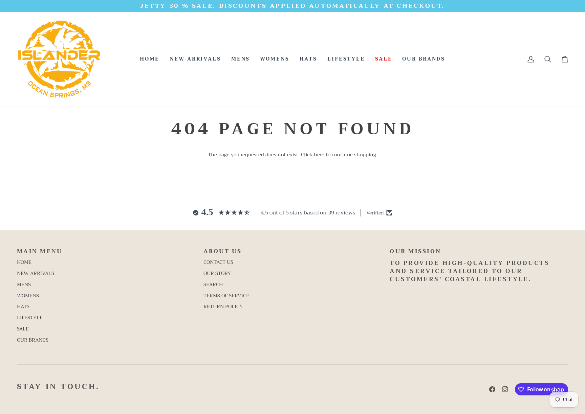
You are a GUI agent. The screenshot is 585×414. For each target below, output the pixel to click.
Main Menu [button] (39, 251)
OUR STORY (217, 273)
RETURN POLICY (223, 306)
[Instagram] (505, 389)
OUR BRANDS (32, 340)
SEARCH (213, 284)
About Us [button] (222, 251)
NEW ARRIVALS (35, 273)
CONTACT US (218, 262)
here (319, 155)
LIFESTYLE (30, 318)
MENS (24, 284)
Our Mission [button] (415, 251)
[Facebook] (492, 389)
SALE (23, 329)
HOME (24, 262)
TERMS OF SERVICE (226, 296)
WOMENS (28, 296)
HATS (23, 306)
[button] (240, 59)
